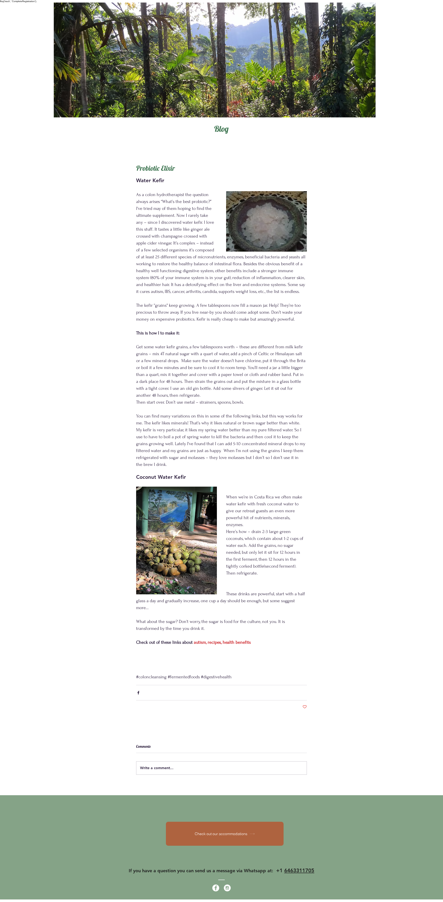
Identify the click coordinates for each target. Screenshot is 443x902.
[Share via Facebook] (138, 693)
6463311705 (299, 870)
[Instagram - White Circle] (227, 887)
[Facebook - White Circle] (215, 887)
